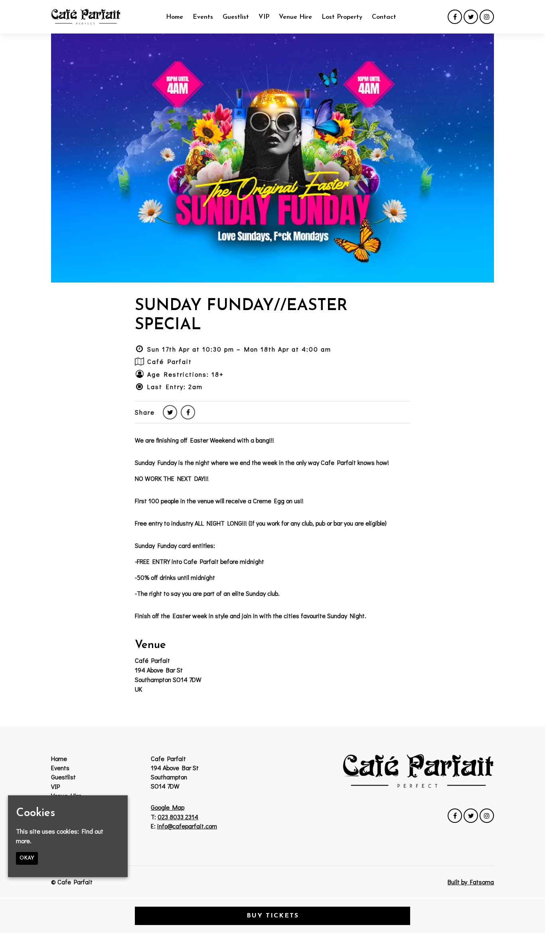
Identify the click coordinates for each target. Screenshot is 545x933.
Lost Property (342, 17)
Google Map (167, 807)
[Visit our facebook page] (455, 16)
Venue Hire (295, 17)
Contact (384, 17)
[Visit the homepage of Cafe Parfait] (85, 17)
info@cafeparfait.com (187, 826)
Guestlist (236, 17)
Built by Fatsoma (471, 882)
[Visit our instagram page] (487, 16)
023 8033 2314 (178, 816)
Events (203, 17)
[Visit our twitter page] (471, 16)
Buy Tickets (273, 916)
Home (174, 17)
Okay (27, 858)
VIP (264, 17)
